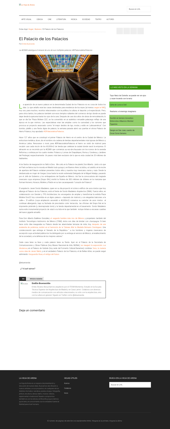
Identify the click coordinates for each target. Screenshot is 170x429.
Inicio (66, 393)
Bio (23, 279)
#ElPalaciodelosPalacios (53, 131)
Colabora (67, 388)
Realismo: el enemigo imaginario (123, 111)
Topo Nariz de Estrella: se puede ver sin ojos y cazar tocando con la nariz (128, 97)
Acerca (66, 383)
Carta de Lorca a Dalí (118, 105)
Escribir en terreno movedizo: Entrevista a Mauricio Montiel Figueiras (122, 121)
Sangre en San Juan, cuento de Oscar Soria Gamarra (122, 131)
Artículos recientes (36, 279)
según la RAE (99, 107)
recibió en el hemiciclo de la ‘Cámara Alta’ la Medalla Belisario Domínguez (70, 227)
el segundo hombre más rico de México (67, 218)
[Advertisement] (130, 61)
